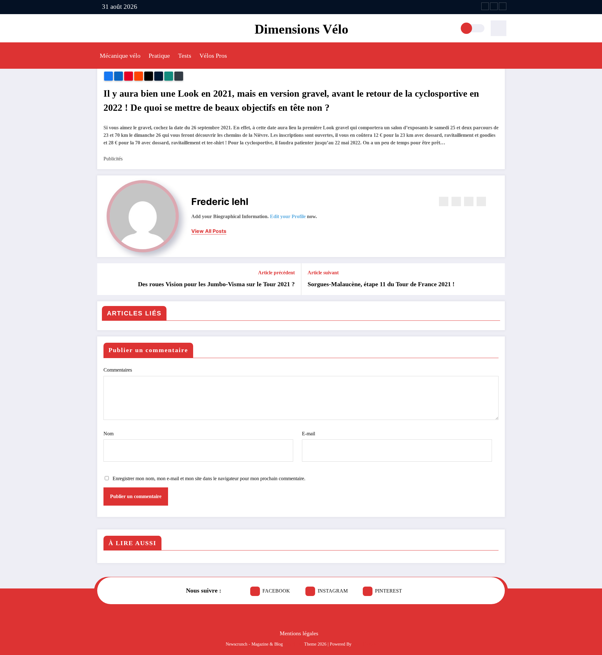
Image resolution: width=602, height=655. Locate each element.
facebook (276, 590)
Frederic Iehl (219, 201)
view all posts (208, 231)
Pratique (159, 55)
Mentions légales (299, 633)
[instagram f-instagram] (494, 6)
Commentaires (117, 370)
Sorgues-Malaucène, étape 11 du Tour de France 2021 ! (381, 284)
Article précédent (276, 272)
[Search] (498, 28)
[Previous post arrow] (105, 279)
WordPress (293, 644)
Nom (108, 433)
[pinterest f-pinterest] (502, 6)
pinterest (388, 590)
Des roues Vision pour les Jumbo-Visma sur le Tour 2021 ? (216, 284)
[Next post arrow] (496, 279)
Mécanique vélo (120, 55)
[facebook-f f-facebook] (485, 6)
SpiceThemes (364, 644)
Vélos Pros (213, 55)
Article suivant (323, 272)
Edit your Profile (288, 216)
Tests (184, 55)
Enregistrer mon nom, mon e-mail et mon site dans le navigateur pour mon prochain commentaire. (209, 478)
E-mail (308, 433)
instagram (333, 590)
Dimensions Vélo (301, 29)
